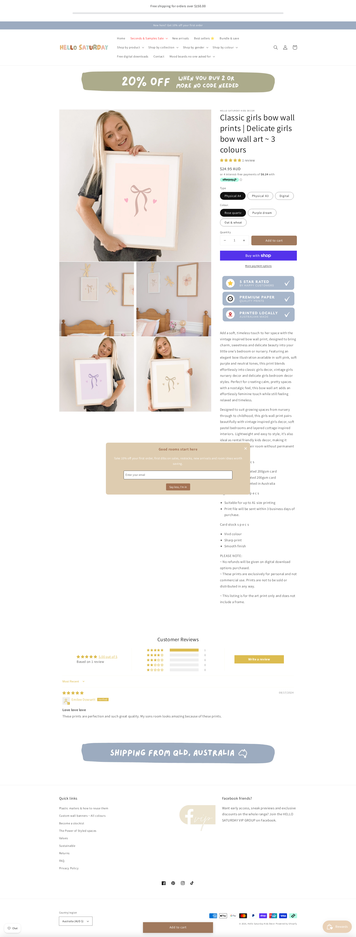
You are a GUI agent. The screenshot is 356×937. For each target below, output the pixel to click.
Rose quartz (233, 213)
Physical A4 (233, 196)
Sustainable (67, 846)
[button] (276, 47)
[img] (73, 693)
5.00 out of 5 (108, 656)
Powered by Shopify (286, 923)
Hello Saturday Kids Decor (261, 923)
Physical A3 (260, 196)
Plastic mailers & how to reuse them (83, 808)
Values (63, 838)
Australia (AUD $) (72, 921)
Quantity (225, 232)
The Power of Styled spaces (77, 831)
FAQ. (62, 861)
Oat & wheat (233, 222)
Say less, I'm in (178, 487)
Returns (64, 853)
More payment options (258, 266)
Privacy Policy (69, 868)
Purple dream (262, 213)
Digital (284, 196)
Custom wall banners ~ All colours (82, 816)
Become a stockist (71, 823)
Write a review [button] (259, 659)
